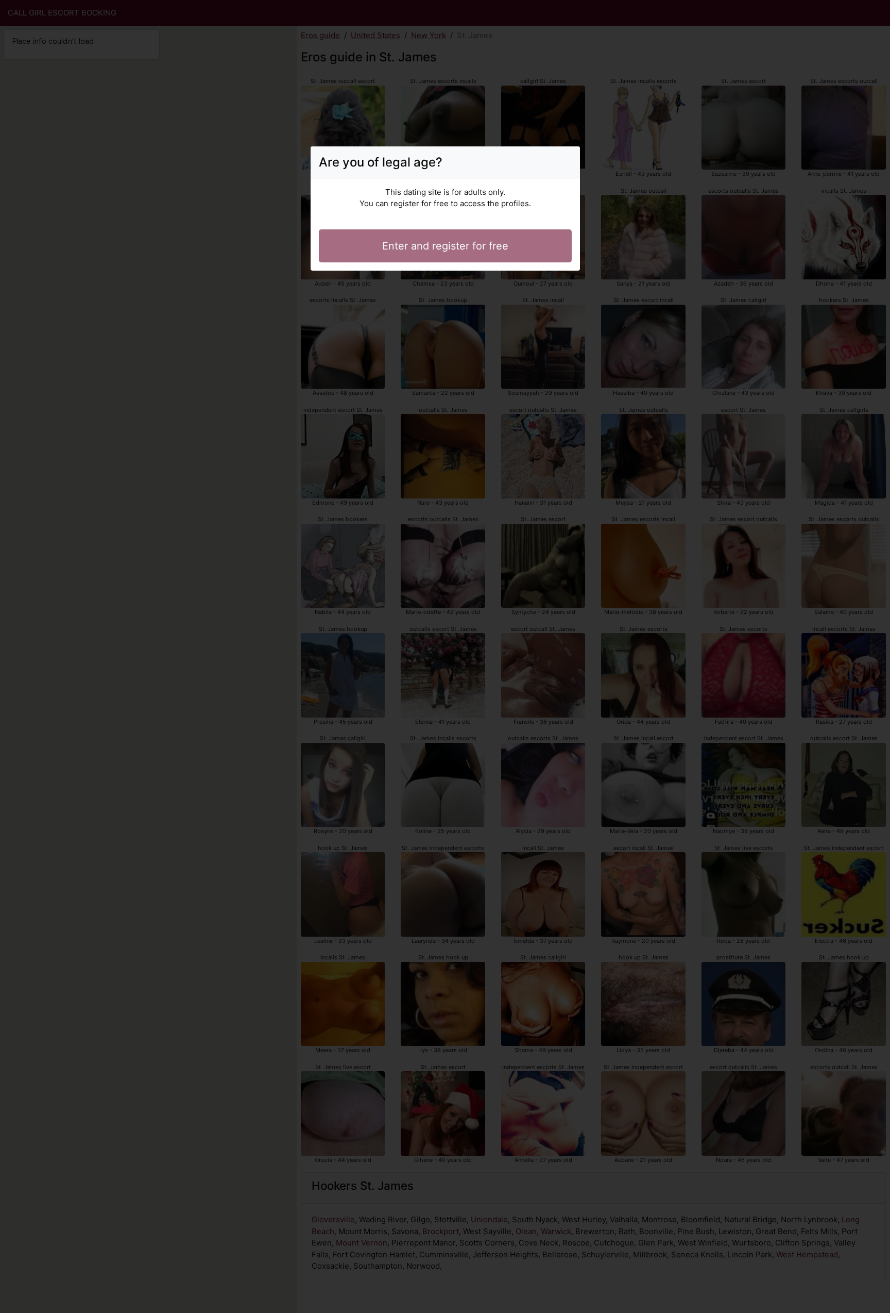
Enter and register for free (445, 246)
